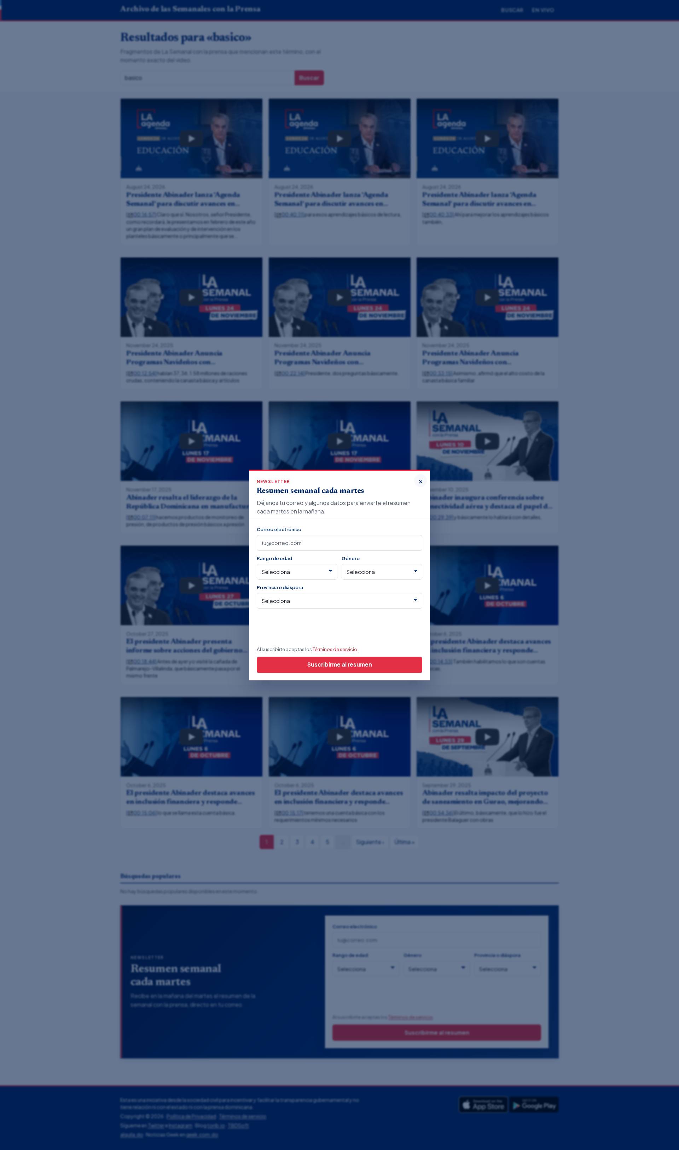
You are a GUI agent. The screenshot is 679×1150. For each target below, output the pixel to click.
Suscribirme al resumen (339, 664)
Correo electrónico (279, 529)
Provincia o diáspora (280, 587)
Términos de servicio (335, 649)
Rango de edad (274, 558)
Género (351, 558)
